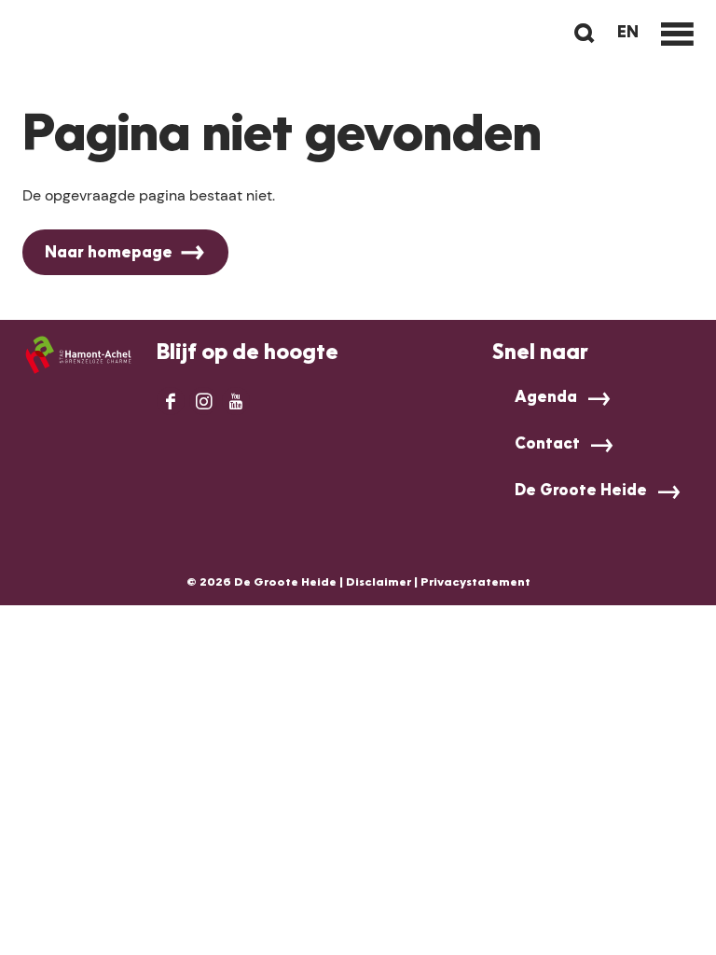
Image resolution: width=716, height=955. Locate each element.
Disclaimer (378, 582)
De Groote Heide (581, 491)
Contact (547, 444)
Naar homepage (108, 253)
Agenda (546, 398)
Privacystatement (475, 582)
